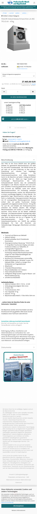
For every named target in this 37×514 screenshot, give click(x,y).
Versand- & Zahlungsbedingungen (18, 474)
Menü (2, 2)
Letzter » (24, 13)
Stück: (3, 88)
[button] (4, 92)
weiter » (17, 13)
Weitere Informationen (18, 510)
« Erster (4, 13)
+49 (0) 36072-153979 (15, 139)
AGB (27, 477)
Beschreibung (7, 160)
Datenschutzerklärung (7, 502)
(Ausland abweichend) (22, 68)
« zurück (11, 13)
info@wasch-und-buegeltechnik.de (19, 141)
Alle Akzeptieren (18, 506)
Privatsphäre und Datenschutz (16, 477)
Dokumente (6, 347)
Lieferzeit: (4, 66)
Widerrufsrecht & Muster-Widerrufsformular (18, 480)
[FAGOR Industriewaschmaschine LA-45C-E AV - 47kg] (18, 38)
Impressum (18, 482)
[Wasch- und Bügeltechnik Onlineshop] (18, 2)
